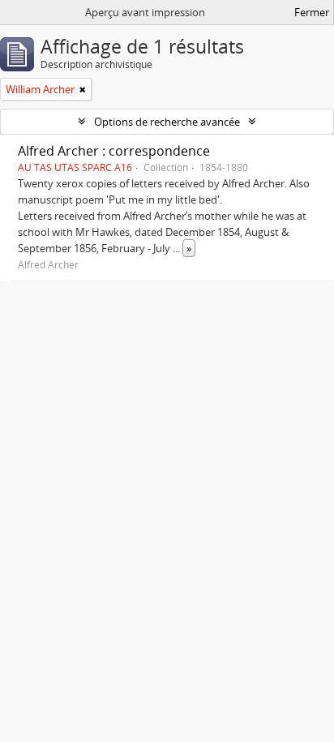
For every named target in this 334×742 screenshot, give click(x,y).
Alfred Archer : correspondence (114, 151)
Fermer (311, 12)
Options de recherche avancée (167, 121)
